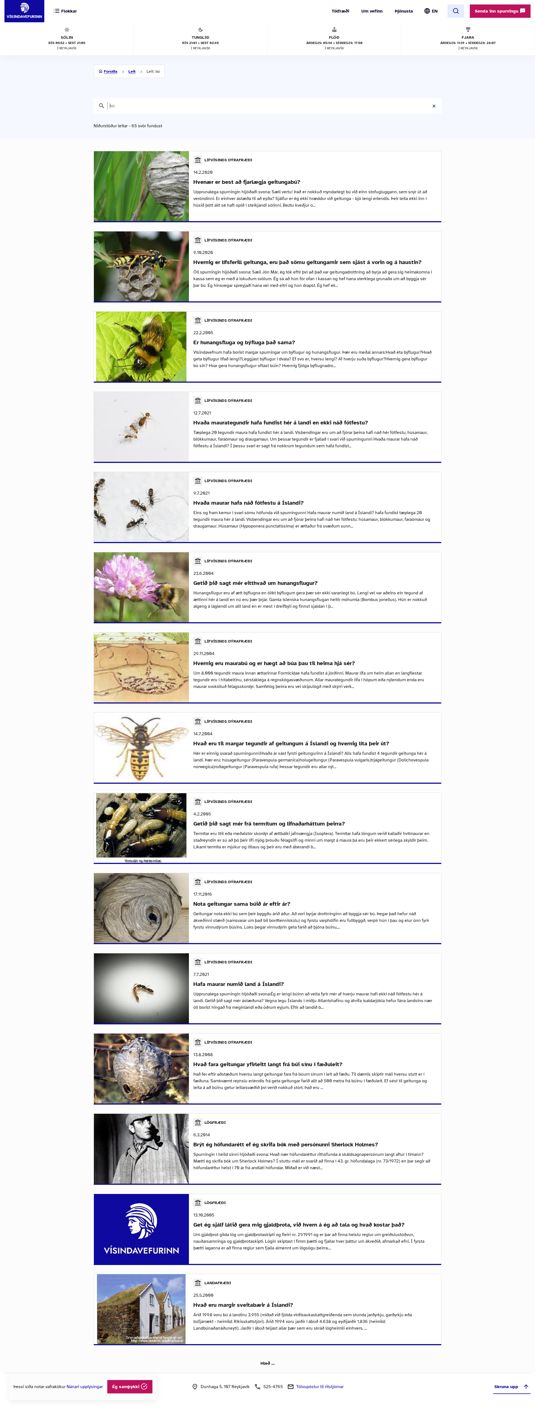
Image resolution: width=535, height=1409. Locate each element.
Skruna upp (506, 1387)
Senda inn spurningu (497, 11)
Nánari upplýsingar (85, 1387)
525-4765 (273, 1387)
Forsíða (110, 71)
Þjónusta (404, 11)
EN (434, 11)
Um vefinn (372, 11)
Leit (131, 71)
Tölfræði (340, 11)
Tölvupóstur (320, 1387)
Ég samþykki (126, 1387)
